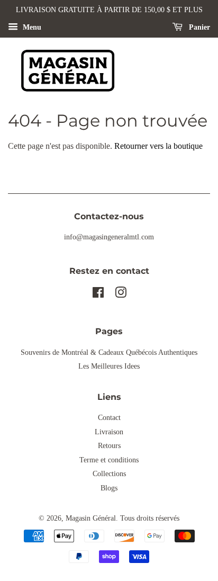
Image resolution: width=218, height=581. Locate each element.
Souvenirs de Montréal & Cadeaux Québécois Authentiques (109, 352)
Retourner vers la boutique (158, 145)
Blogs (109, 488)
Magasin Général (91, 518)
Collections (109, 474)
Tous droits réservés (149, 518)
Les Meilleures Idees (109, 366)
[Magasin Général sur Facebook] (98, 295)
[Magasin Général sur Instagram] (120, 295)
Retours (109, 446)
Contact (109, 418)
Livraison (109, 432)
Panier (198, 27)
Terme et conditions (109, 460)
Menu (31, 27)
